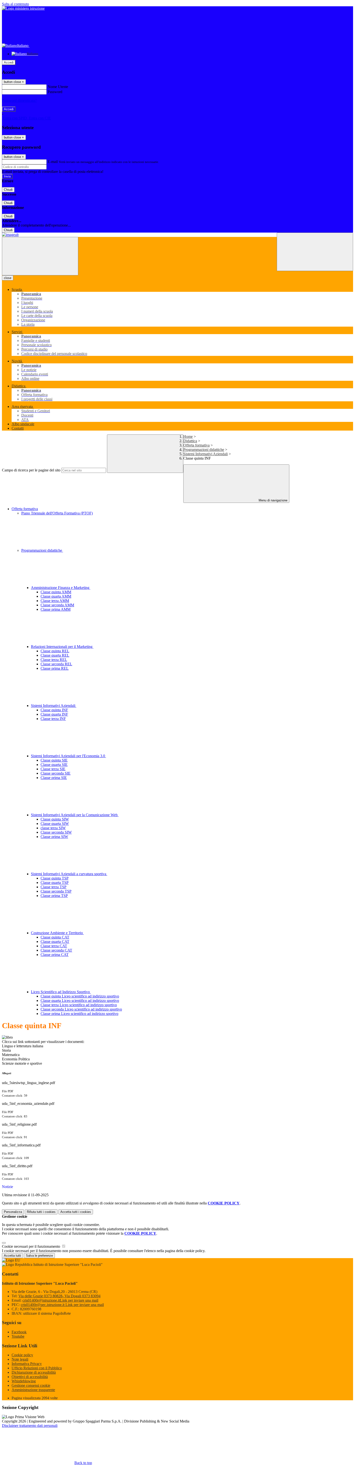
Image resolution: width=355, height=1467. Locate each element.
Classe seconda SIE (56, 773)
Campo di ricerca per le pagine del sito (31, 470)
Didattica (190, 441)
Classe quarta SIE (54, 765)
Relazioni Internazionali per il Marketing (62, 647)
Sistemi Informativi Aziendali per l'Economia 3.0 (68, 756)
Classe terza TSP (53, 887)
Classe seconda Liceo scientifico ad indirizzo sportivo (81, 1009)
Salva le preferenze (39, 1255)
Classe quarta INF (54, 714)
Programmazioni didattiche (203, 449)
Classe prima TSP (54, 896)
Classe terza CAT (54, 946)
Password (55, 92)
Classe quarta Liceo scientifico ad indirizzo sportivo (80, 1000)
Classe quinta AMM (56, 592)
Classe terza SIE (53, 769)
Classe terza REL (54, 660)
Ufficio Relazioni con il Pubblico (37, 1368)
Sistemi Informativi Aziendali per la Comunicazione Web (75, 815)
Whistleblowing (24, 1381)
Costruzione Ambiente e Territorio (57, 933)
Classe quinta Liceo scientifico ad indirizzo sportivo (80, 996)
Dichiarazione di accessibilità (34, 1372)
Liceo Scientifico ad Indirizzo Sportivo (61, 992)
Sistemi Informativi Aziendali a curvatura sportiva (69, 874)
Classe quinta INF (54, 710)
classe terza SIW (53, 828)
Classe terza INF (53, 719)
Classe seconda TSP (56, 891)
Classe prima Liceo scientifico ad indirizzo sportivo (79, 1014)
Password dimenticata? (19, 100)
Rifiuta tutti (41, 1212)
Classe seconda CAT (56, 950)
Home (188, 436)
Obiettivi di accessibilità (30, 1377)
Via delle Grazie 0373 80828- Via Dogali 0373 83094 (59, 1296)
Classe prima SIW (54, 837)
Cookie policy (22, 1355)
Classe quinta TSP (55, 878)
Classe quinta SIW (55, 819)
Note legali (20, 1359)
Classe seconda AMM (57, 605)
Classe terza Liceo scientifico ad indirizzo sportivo (79, 1005)
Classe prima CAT (55, 955)
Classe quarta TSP (55, 882)
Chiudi (8, 189)
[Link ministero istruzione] (23, 8)
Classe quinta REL (55, 651)
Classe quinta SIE (54, 760)
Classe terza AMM (55, 601)
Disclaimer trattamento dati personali (29, 1425)
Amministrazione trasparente (33, 1390)
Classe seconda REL (56, 664)
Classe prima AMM (56, 609)
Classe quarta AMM (56, 596)
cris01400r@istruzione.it (60, 1300)
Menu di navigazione (272, 500)
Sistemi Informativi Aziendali (205, 454)
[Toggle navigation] (40, 256)
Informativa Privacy (27, 1364)
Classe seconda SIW (56, 832)
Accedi (9, 62)
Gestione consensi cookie (31, 1385)
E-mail (53, 162)
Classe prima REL (55, 668)
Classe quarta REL (55, 655)
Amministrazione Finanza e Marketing (60, 588)
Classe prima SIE (54, 778)
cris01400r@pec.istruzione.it (62, 1305)
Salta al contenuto (15, 4)
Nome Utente (58, 87)
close (7, 278)
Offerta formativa (196, 445)
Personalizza (13, 1212)
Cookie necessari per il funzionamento (31, 1246)
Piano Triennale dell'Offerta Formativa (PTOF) (57, 513)
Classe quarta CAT (55, 941)
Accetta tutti (75, 1212)
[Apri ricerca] (315, 252)
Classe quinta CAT (55, 937)
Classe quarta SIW (55, 824)
